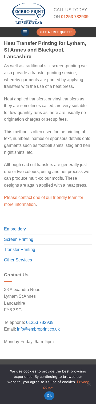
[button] (25, 32)
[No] (89, 386)
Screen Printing (18, 239)
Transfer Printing (19, 249)
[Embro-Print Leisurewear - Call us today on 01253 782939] (29, 13)
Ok (49, 395)
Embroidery (15, 229)
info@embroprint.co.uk (38, 329)
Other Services (18, 260)
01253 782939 (40, 322)
